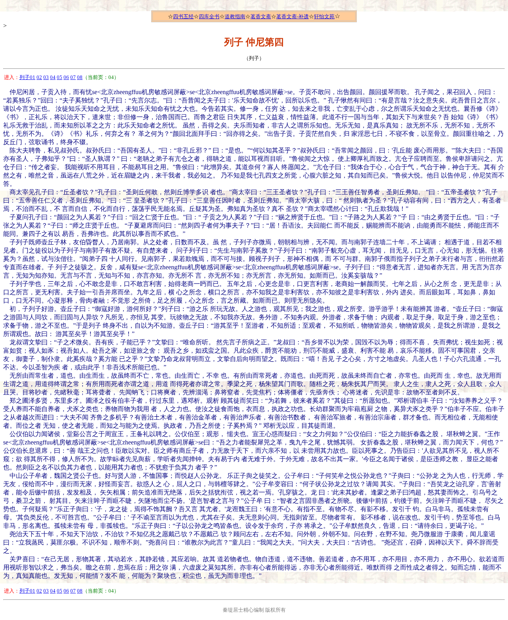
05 (59, 77)
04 (53, 77)
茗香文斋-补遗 (292, 16)
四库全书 (209, 16)
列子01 (27, 77)
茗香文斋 (260, 16)
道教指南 (235, 16)
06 (66, 77)
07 (73, 77)
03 (46, 77)
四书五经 (183, 16)
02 (39, 77)
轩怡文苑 (324, 16)
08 (80, 77)
